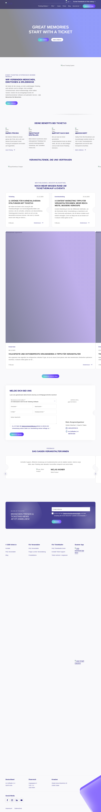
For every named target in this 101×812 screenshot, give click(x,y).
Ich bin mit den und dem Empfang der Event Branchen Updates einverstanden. (70, 515)
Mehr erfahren (57, 40)
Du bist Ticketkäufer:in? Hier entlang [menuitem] (83, 1)
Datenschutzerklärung (29, 426)
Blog (7, 555)
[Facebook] (7, 800)
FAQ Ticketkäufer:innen (59, 548)
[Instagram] (12, 800)
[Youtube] (21, 800)
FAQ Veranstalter (11, 552)
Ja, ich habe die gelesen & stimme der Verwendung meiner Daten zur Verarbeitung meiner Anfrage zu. (31, 427)
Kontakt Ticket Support (58, 552)
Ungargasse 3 (33, 783)
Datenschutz (18, 808)
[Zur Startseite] (10, 3)
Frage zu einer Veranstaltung (37, 552)
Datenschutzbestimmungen (71, 513)
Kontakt (8, 548)
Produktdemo (33, 555)
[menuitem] (42, 6)
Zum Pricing (9, 150)
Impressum (9, 808)
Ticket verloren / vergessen (60, 555)
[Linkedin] (17, 800)
